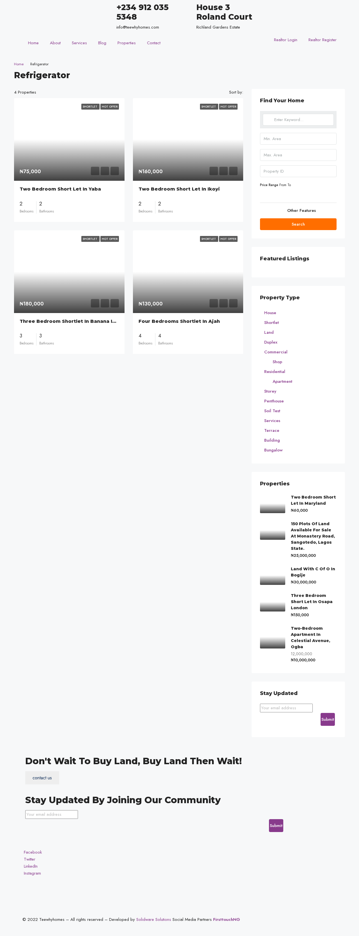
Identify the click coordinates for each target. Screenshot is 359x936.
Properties (127, 43)
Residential (274, 372)
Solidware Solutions (153, 919)
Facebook (32, 852)
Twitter (28, 859)
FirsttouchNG (226, 919)
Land (269, 332)
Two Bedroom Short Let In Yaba (60, 189)
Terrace (271, 430)
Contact (153, 43)
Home (33, 43)
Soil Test (272, 411)
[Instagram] (299, 27)
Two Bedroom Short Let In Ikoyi (179, 189)
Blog (102, 43)
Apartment (282, 381)
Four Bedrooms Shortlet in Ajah (179, 321)
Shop (277, 362)
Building (272, 440)
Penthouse (274, 401)
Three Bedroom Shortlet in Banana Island (73, 321)
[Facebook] (299, 6)
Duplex (270, 342)
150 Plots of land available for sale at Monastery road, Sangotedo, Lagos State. (313, 536)
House (270, 313)
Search (298, 224)
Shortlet (271, 322)
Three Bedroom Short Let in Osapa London (312, 601)
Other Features (301, 210)
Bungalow (273, 450)
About (55, 43)
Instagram (31, 873)
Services (79, 43)
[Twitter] (299, 13)
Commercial (275, 352)
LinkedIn (30, 866)
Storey (270, 391)
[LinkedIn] (299, 20)
